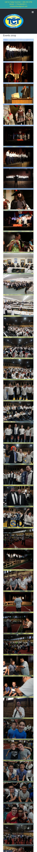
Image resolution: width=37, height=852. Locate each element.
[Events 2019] (18, 43)
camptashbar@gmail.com (18, 6)
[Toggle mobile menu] (33, 12)
